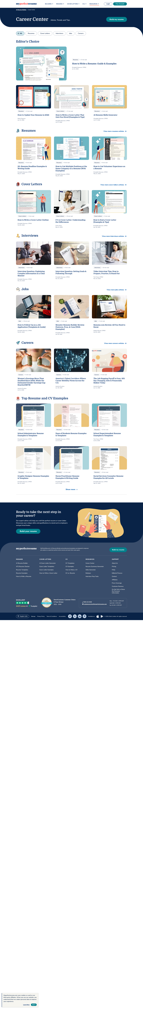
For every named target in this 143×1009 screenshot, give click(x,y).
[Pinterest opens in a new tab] (84, 616)
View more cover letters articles (112, 185)
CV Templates (70, 563)
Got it (33, 1004)
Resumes (31, 33)
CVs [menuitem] (83, 4)
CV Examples (70, 566)
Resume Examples (22, 573)
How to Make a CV (71, 570)
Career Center (90, 563)
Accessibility (62, 616)
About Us (115, 563)
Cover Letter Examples (46, 570)
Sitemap (33, 616)
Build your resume (28, 531)
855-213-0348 (88, 602)
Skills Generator (91, 570)
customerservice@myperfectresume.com (95, 604)
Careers (81, 33)
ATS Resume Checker (23, 566)
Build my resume (117, 19)
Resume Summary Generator (95, 566)
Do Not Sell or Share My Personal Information (118, 591)
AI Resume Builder (21, 10)
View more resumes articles (114, 131)
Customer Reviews (118, 586)
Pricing (114, 566)
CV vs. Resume (70, 573)
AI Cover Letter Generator (47, 563)
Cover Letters (45, 33)
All (21, 33)
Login (108, 4)
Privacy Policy (41, 616)
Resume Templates (22, 570)
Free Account (120, 4)
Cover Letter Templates (46, 566)
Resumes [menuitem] (59, 4)
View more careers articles (114, 343)
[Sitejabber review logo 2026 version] (47, 603)
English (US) (23, 616)
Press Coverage (117, 583)
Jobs (70, 33)
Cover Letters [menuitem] (72, 4)
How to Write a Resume (23, 576)
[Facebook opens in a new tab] (70, 616)
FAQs (113, 570)
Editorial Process (117, 573)
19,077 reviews (21, 606)
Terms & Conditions (52, 616)
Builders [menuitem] (48, 4)
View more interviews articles (113, 236)
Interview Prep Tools (92, 576)
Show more (70, 489)
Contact (114, 576)
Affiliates (115, 580)
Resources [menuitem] (93, 4)
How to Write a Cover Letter (48, 573)
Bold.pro (88, 573)
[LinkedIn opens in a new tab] (80, 616)
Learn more (26, 1004)
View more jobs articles (115, 290)
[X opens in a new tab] (75, 616)
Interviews (59, 33)
